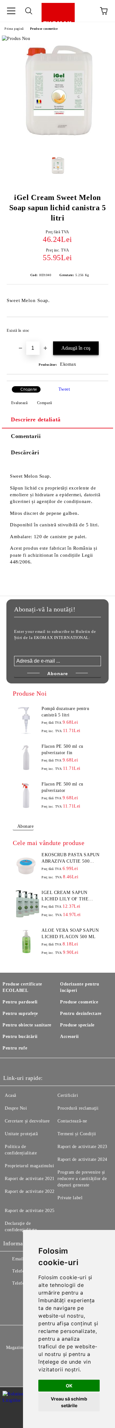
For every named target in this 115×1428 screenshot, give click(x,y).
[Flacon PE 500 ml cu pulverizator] (26, 795)
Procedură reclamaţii (77, 1108)
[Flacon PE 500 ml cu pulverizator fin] (26, 757)
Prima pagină (14, 28)
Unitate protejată (21, 1133)
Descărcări (25, 452)
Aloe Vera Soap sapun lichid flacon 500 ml (70, 933)
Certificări (67, 1095)
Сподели (28, 389)
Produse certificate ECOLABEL (22, 987)
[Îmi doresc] (99, 327)
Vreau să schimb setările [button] (69, 1402)
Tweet (64, 389)
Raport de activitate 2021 (30, 1178)
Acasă (10, 1095)
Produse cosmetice (44, 28)
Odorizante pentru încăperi (79, 987)
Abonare (25, 826)
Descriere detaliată (36, 419)
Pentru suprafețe (20, 1013)
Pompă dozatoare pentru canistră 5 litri (65, 711)
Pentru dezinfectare (81, 1013)
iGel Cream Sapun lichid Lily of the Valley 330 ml (65, 896)
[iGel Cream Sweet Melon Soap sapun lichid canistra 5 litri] (57, 145)
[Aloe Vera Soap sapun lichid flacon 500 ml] (26, 941)
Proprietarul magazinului (29, 1165)
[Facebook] (11, 1296)
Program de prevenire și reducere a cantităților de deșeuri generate (82, 1178)
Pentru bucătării (20, 1036)
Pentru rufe (15, 1048)
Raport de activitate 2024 (82, 1159)
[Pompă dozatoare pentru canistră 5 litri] (26, 720)
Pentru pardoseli (20, 1002)
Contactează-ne (72, 1121)
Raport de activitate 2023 (82, 1146)
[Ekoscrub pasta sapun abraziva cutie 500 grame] (26, 866)
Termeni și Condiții (76, 1133)
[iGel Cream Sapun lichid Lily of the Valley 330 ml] (26, 904)
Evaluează (19, 403)
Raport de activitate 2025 (30, 1210)
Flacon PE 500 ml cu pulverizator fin (62, 749)
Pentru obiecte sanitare (27, 1025)
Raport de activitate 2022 (30, 1191)
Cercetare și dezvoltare (27, 1121)
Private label (69, 1197)
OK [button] (69, 1385)
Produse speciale (77, 1025)
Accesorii (69, 1036)
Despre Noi (16, 1108)
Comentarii (26, 436)
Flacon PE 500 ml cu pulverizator (62, 787)
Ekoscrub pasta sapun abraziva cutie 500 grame (70, 858)
